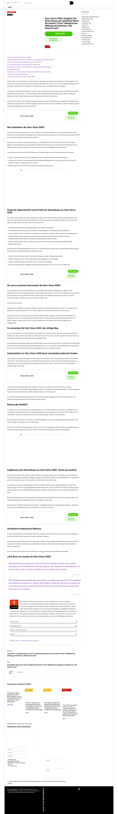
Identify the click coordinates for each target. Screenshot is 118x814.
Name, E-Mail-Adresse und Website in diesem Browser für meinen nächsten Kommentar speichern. (37, 781)
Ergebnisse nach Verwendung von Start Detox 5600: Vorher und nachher (29, 72)
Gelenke (84, 27)
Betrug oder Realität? (13, 69)
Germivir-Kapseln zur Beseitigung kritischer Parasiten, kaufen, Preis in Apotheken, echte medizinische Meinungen (34, 706)
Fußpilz (84, 25)
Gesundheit (85, 29)
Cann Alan (20, 672)
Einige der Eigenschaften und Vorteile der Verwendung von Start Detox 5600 (30, 60)
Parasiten (10, 14)
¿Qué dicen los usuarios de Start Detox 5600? (21, 77)
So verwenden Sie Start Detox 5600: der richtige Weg (23, 64)
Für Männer (85, 23)
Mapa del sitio (31, 792)
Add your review (14, 640)
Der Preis (10, 764)
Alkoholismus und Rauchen (89, 17)
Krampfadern (85, 37)
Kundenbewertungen (13, 761)
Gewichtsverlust (86, 31)
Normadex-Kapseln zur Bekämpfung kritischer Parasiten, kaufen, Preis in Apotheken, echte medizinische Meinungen (52, 706)
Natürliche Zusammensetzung (16, 763)
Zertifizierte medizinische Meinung (17, 74)
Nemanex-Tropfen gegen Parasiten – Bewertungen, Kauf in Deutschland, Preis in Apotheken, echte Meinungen (14, 697)
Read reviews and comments (30, 640)
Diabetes (84, 21)
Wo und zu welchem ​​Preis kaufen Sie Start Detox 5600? (24, 62)
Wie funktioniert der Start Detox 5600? (19, 57)
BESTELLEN (60, 34)
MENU (10, 7)
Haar (83, 33)
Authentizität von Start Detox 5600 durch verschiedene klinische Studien (29, 67)
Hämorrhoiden (86, 35)
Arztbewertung (12, 759)
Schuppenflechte (86, 44)
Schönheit (85, 42)
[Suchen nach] (71, 3)
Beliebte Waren (86, 19)
